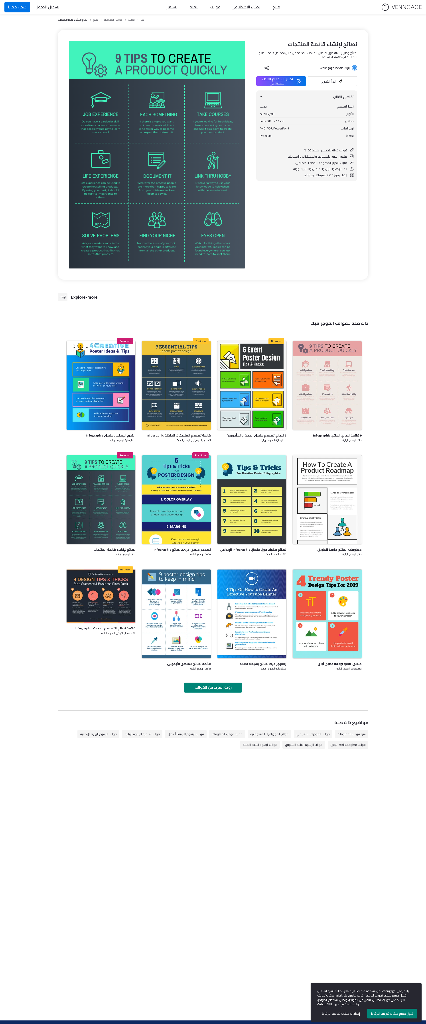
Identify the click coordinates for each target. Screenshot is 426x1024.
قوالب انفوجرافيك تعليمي (313, 734)
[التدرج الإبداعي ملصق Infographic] (101, 385)
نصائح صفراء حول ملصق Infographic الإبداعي (253, 549)
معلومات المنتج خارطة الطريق (339, 549)
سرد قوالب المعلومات (352, 734)
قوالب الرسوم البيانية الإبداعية (98, 734)
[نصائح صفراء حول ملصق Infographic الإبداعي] (251, 499)
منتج (276, 7)
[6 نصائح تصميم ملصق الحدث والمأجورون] (251, 385)
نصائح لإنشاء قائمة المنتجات (114, 549)
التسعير (172, 7)
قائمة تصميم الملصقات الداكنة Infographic (178, 435)
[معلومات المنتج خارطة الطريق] (327, 499)
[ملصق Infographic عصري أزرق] (327, 614)
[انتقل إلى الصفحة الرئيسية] (402, 7)
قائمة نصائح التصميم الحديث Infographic (105, 628)
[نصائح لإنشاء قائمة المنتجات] (101, 499)
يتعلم (194, 7)
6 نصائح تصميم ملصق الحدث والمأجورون (256, 435)
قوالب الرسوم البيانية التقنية (260, 745)
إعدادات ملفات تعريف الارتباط (341, 1013)
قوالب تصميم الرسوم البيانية (142, 734)
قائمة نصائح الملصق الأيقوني (189, 664)
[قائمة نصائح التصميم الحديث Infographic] (101, 596)
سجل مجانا (17, 7)
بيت (142, 19)
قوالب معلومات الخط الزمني (348, 745)
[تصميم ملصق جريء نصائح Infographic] (176, 499)
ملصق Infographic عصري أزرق (340, 664)
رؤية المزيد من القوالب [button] (213, 687)
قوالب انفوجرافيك (113, 19)
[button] (332, 81)
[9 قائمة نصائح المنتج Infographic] (327, 385)
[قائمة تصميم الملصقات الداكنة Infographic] (176, 385)
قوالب (215, 7)
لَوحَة (62, 297)
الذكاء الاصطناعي (246, 7)
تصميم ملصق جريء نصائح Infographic (182, 549)
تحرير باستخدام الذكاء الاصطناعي (277, 81)
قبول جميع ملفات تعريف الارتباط (392, 1013)
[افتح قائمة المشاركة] (267, 68)
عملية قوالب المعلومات (227, 734)
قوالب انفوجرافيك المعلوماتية (269, 734)
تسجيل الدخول (47, 7)
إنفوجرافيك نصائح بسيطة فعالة (263, 664)
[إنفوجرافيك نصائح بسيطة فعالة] (251, 614)
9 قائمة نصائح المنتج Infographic (337, 435)
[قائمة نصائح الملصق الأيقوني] (176, 614)
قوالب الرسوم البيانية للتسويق (303, 745)
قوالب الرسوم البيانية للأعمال (186, 734)
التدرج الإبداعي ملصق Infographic (110, 435)
